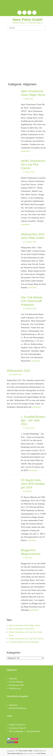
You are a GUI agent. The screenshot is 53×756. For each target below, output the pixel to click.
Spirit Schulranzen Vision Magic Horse (24, 625)
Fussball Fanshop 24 (17, 725)
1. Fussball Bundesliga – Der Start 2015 (33, 420)
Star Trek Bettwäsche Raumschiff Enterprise (32, 301)
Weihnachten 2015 (18, 370)
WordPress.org (14, 688)
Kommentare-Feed (16, 685)
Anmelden (13, 679)
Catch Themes (41, 753)
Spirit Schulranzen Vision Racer (21, 629)
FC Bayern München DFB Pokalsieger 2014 (33, 484)
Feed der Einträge (16, 682)
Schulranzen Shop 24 (17, 728)
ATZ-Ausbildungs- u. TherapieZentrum (24, 731)
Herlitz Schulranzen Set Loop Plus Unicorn (33, 164)
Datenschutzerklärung (17, 708)
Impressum (13, 705)
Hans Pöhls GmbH (27, 20)
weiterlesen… (26, 151)
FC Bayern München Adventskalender (24, 642)
